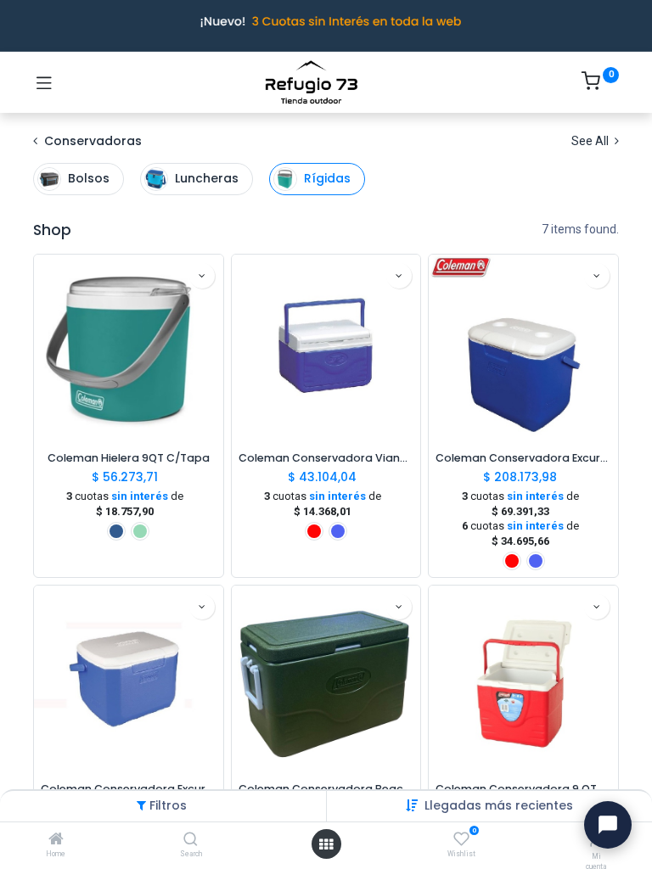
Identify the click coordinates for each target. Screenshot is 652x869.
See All (591, 141)
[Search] (191, 840)
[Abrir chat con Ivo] (608, 825)
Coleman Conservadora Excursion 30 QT (523, 458)
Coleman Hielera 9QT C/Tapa (129, 458)
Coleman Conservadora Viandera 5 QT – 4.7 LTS (326, 458)
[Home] (56, 840)
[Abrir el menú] (326, 844)
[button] (498, 805)
